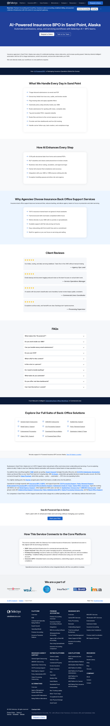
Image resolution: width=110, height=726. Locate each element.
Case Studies (44, 3)
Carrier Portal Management (76, 635)
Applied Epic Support (76, 422)
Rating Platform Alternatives (39, 698)
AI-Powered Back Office (53, 436)
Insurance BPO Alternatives (39, 695)
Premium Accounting (83, 9)
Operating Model (36, 629)
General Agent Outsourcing (29, 422)
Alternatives (54, 3)
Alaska (21, 601)
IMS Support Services (93, 638)
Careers (89, 680)
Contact (89, 683)
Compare (64, 3)
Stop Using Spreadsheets (57, 643)
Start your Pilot (55, 518)
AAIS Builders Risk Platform (75, 665)
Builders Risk (53, 678)
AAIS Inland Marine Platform (76, 661)
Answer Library (91, 659)
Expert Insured (36, 626)
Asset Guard (53, 703)
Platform (22, 3)
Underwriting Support (74, 627)
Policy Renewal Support (77, 426)
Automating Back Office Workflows (57, 401)
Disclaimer (16, 714)
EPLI (51, 672)
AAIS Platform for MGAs (74, 668)
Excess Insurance (55, 666)
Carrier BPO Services (74, 617)
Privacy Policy (11, 712)
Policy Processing (73, 621)
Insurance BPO (32, 3)
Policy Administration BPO (39, 674)
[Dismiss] (101, 9)
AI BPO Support (12, 601)
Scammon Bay (98, 601)
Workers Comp (54, 659)
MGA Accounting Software (57, 630)
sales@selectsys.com (13, 616)
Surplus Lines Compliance (94, 630)
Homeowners (53, 687)
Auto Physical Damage (56, 700)
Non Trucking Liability (56, 690)
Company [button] (81, 3)
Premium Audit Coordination (94, 635)
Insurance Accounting (93, 627)
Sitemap (22, 714)
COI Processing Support (52, 426)
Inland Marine (53, 681)
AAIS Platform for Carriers (75, 681)
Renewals (71, 624)
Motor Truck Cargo (55, 693)
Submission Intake (92, 624)
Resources (73, 3)
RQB (33, 617)
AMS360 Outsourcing (52, 422)
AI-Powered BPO (39, 71)
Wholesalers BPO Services (94, 617)
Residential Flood (55, 684)
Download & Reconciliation (53, 431)
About (88, 677)
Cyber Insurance (54, 669)
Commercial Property (56, 662)
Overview (34, 614)
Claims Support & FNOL (74, 638)
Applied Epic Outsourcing (39, 665)
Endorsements (91, 621)
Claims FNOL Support (27, 436)
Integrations (53, 627)
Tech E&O (53, 675)
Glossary (89, 669)
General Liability (54, 656)
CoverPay (94, 9)
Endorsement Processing (28, 431)
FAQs (88, 662)
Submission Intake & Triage (78, 431)
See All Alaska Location (74, 454)
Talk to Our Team (63, 34)
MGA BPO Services (92, 614)
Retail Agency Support (28, 426)
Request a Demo (95, 3)
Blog (88, 666)
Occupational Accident (56, 696)
